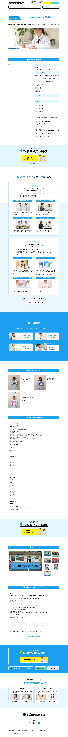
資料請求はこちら (34, 163)
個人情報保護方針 (25, 730)
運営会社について (34, 730)
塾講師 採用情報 (43, 730)
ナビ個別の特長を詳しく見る (34, 302)
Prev (9, 564)
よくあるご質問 (11, 730)
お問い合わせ (53, 668)
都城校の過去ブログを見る (34, 636)
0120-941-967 (37, 97)
